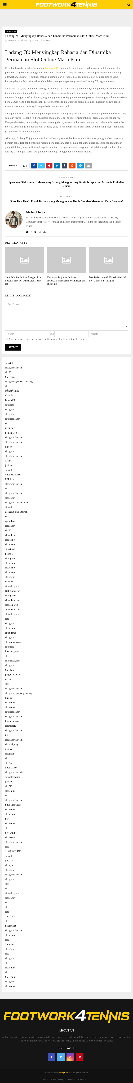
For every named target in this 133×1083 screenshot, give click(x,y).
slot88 (8, 372)
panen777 (10, 553)
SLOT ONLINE (13, 851)
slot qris (9, 865)
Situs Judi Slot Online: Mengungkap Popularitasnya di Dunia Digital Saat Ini (23, 280)
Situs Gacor (11, 767)
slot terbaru (10, 726)
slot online (10, 702)
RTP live (9, 479)
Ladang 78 (51, 68)
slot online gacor (13, 642)
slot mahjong (11, 744)
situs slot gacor (12, 419)
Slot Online (10, 833)
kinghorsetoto (12, 721)
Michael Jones (14, 40)
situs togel (10, 549)
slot (7, 386)
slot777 (8, 763)
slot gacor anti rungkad (16, 502)
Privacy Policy (57, 1079)
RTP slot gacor (12, 591)
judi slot (9, 465)
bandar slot (10, 926)
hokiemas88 (11, 433)
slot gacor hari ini (14, 367)
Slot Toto (9, 670)
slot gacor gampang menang (19, 381)
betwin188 (10, 400)
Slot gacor (10, 377)
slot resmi (10, 837)
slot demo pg (11, 605)
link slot (9, 446)
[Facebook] (51, 1057)
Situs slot (9, 944)
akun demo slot (12, 600)
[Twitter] (61, 1057)
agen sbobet (11, 521)
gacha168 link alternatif (16, 512)
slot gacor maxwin (14, 772)
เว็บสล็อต (10, 395)
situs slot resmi (12, 777)
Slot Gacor (10, 916)
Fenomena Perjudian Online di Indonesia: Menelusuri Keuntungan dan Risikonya (66, 280)
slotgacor (9, 753)
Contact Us (82, 1079)
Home (45, 1079)
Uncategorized (11, 31)
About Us (71, 1079)
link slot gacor (12, 651)
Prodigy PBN (64, 1072)
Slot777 (9, 860)
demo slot (10, 581)
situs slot (9, 405)
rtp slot (8, 679)
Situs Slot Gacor (13, 474)
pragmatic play (12, 674)
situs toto (9, 363)
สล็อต (8, 460)
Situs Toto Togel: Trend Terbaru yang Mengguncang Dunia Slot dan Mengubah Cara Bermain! (66, 201)
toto (7, 735)
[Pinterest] (79, 1057)
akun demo (10, 535)
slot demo (10, 539)
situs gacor (10, 558)
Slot (7, 819)
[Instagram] (70, 1057)
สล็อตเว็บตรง (12, 391)
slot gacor (10, 409)
